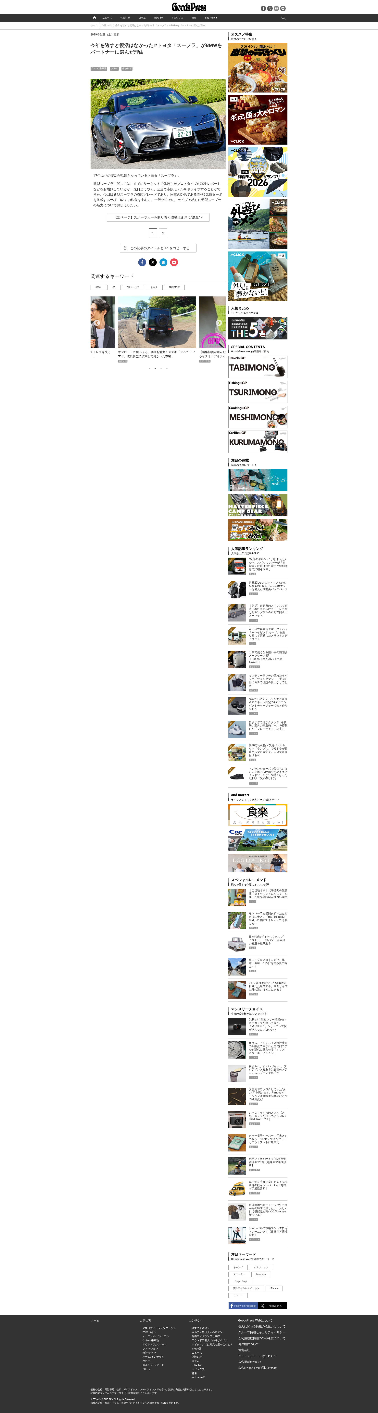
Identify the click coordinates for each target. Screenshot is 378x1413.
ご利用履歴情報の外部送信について (261, 1338)
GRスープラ (133, 287)
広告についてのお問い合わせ (257, 1368)
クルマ (114, 68)
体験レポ (125, 17)
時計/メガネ (149, 1352)
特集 (194, 17)
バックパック (240, 1281)
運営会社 (244, 1350)
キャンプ (238, 1267)
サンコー (238, 1295)
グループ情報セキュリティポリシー (261, 1332)
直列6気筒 (174, 287)
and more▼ (211, 17)
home (94, 18)
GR (114, 287)
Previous (95, 322)
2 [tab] (155, 368)
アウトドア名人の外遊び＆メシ (210, 1340)
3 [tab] (161, 368)
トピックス (177, 17)
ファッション (150, 1348)
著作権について (248, 1344)
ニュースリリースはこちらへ (257, 1356)
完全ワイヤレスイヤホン (246, 1288)
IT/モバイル (149, 1332)
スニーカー (239, 1274)
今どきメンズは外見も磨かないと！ (212, 1344)
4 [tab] (167, 368)
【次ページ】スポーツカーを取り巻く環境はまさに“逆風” (158, 217)
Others (146, 1369)
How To (158, 17)
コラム (142, 17)
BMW (98, 287)
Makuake (261, 1274)
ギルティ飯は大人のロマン (207, 1332)
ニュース (107, 17)
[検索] (283, 18)
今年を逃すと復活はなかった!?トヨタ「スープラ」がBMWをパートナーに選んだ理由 (160, 25)
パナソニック (261, 1267)
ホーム (94, 25)
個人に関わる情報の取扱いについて (261, 1326)
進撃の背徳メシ (201, 1328)
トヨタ (154, 287)
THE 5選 (196, 1348)
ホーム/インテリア (153, 1356)
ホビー (146, 1360)
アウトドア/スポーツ (155, 1344)
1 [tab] (149, 368)
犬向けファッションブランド (159, 1328)
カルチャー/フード (153, 1364)
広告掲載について (250, 1362)
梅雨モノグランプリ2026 (206, 1336)
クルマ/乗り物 (99, 68)
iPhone (274, 1288)
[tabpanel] (158, 329)
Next (217, 322)
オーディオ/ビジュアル (156, 1336)
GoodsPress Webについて (255, 1320)
